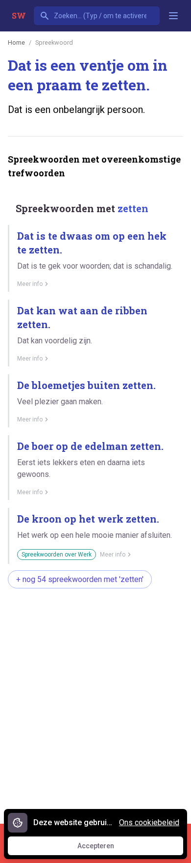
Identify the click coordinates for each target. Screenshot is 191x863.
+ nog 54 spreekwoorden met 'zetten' (79, 579)
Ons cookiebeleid (149, 822)
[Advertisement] (95, 701)
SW (19, 15)
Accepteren (104, 848)
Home (16, 42)
